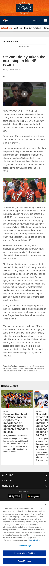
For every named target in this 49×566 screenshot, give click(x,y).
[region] (24, 533)
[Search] (40, 20)
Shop (35, 20)
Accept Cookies (24, 561)
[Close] (46, 505)
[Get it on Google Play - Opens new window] (33, 497)
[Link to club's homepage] (5, 19)
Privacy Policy (12, 540)
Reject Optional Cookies (24, 553)
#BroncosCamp (11, 41)
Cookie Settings (24, 545)
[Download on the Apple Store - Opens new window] (15, 496)
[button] (24, 94)
